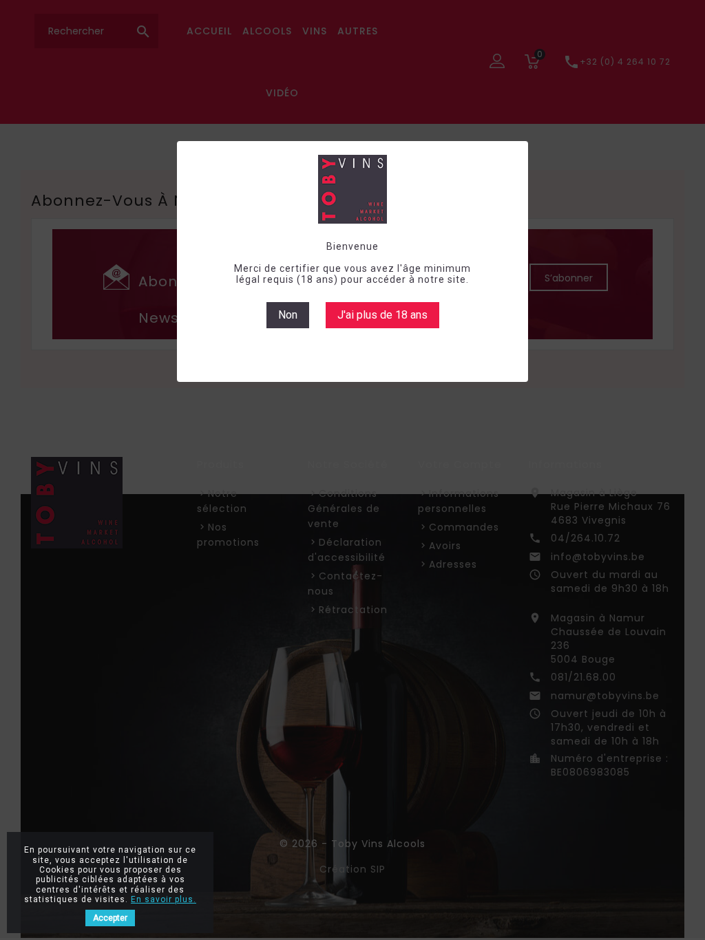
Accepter (110, 918)
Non (287, 314)
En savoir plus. (163, 899)
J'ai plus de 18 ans (382, 314)
